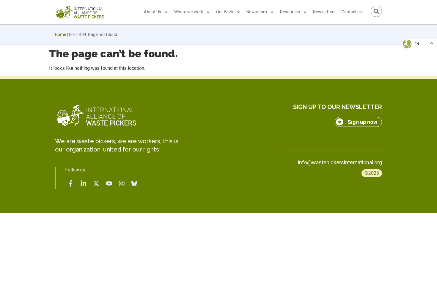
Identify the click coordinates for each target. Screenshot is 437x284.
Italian (412, 61)
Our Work (224, 12)
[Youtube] (108, 183)
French (413, 49)
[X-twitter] (96, 183)
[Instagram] (121, 183)
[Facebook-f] (70, 183)
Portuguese (417, 73)
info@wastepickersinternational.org (340, 162)
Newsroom (256, 12)
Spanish (413, 85)
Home (60, 34)
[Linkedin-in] (83, 183)
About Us (152, 12)
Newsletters (324, 12)
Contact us (352, 12)
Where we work (188, 12)
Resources (290, 12)
